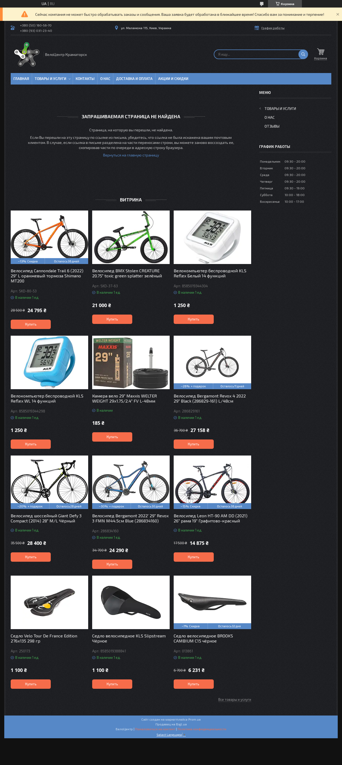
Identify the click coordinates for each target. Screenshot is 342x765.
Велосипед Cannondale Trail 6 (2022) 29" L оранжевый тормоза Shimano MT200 (47, 275)
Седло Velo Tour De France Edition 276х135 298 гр (44, 638)
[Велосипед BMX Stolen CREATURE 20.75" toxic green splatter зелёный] (131, 237)
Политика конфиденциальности (202, 729)
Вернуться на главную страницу (131, 155)
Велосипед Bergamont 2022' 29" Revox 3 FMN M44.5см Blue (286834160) (130, 518)
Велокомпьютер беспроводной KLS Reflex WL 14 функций (47, 398)
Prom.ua (194, 719)
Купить (31, 324)
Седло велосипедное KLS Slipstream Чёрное (129, 638)
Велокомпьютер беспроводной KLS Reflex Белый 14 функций (210, 273)
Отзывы (272, 126)
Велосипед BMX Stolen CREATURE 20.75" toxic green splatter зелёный (127, 273)
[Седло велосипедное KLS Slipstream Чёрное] (131, 602)
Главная (21, 78)
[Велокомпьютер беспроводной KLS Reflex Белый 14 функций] (212, 237)
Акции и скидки (173, 78)
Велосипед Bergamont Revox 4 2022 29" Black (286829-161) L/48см (210, 398)
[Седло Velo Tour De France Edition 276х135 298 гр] (49, 602)
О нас (105, 78)
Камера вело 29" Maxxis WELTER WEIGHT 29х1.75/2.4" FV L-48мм (124, 398)
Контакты (85, 78)
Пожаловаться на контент (155, 729)
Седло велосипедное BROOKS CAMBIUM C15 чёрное (203, 638)
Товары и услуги (50, 78)
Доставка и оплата (134, 78)
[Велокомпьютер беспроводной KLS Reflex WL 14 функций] (49, 362)
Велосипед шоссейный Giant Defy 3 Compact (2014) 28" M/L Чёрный (46, 518)
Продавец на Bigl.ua (171, 724)
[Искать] (303, 54)
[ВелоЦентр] (26, 54)
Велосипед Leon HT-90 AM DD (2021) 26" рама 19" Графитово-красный (210, 518)
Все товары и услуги (234, 699)
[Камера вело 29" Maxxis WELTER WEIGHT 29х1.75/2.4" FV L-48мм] (131, 362)
